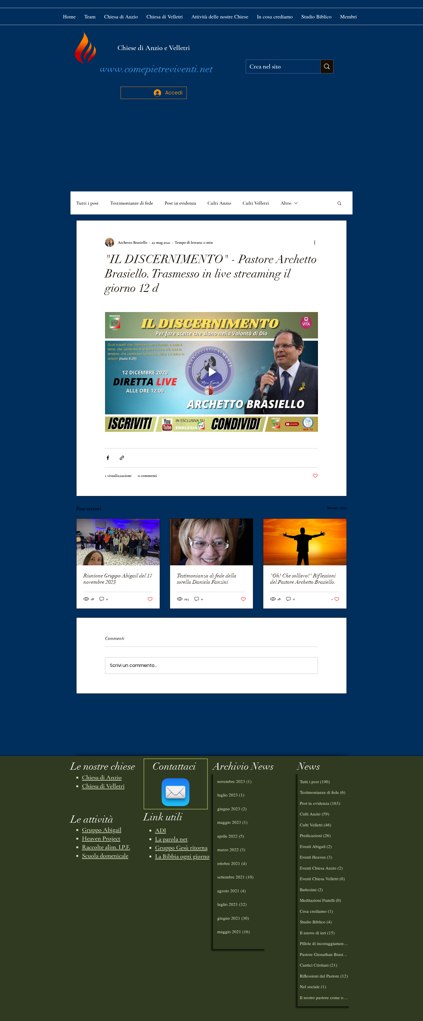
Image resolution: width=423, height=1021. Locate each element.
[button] (220, 16)
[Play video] (211, 372)
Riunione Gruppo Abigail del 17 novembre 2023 (117, 579)
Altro (286, 203)
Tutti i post (87, 203)
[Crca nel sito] (326, 66)
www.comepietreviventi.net (156, 69)
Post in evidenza (180, 203)
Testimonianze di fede (131, 203)
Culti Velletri (256, 203)
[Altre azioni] (314, 242)
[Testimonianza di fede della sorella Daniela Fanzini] (211, 542)
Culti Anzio (219, 203)
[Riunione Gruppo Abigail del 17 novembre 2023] (118, 542)
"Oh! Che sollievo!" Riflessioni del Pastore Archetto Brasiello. (303, 579)
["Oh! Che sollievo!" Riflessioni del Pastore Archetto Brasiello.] (304, 542)
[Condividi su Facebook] (107, 458)
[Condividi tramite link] (122, 458)
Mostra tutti (337, 507)
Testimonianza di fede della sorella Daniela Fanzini (207, 579)
